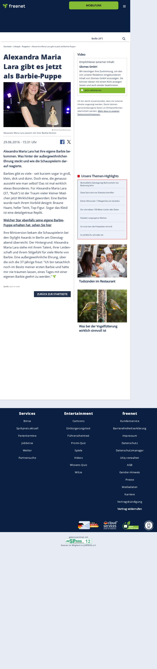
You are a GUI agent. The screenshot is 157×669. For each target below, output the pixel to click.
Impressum (129, 435)
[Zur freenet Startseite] (12, 4)
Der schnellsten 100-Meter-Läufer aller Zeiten (99, 209)
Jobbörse (27, 443)
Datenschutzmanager (130, 450)
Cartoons (78, 421)
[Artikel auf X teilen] (69, 141)
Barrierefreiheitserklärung (129, 428)
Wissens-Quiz (78, 465)
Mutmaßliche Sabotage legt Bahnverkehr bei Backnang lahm (99, 184)
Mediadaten (129, 487)
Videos (78, 458)
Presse (130, 479)
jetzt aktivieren (93, 90)
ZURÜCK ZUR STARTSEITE (52, 294)
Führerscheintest (78, 435)
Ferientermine (27, 435)
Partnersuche (27, 458)
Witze (78, 472)
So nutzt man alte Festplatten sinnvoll (96, 226)
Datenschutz (130, 443)
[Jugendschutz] (78, 540)
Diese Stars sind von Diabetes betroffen (97, 192)
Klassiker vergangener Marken (93, 218)
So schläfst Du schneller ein (91, 235)
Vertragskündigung (129, 501)
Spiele (78, 450)
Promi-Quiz (78, 443)
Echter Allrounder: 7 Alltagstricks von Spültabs (100, 201)
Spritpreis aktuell (27, 428)
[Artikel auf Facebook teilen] (62, 141)
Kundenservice (129, 421)
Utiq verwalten (129, 458)
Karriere (129, 494)
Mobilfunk (93, 5)
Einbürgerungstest (78, 428)
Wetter (27, 450)
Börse (27, 421)
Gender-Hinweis (129, 472)
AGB (129, 465)
